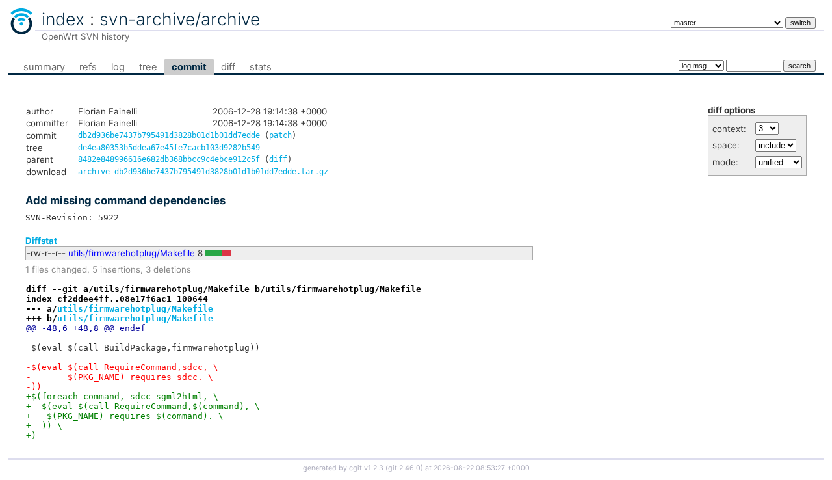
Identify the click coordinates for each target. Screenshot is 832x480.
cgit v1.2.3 (366, 468)
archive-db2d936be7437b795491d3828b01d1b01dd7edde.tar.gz (203, 171)
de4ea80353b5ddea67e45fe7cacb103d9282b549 (169, 147)
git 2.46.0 (404, 468)
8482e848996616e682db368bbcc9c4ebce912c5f (169, 159)
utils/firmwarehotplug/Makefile (131, 253)
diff (228, 67)
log (118, 67)
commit (189, 67)
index (63, 18)
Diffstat (41, 240)
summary (44, 67)
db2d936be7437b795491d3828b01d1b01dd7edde (169, 135)
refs (88, 67)
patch (280, 135)
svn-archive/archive (179, 18)
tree (148, 67)
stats (261, 67)
